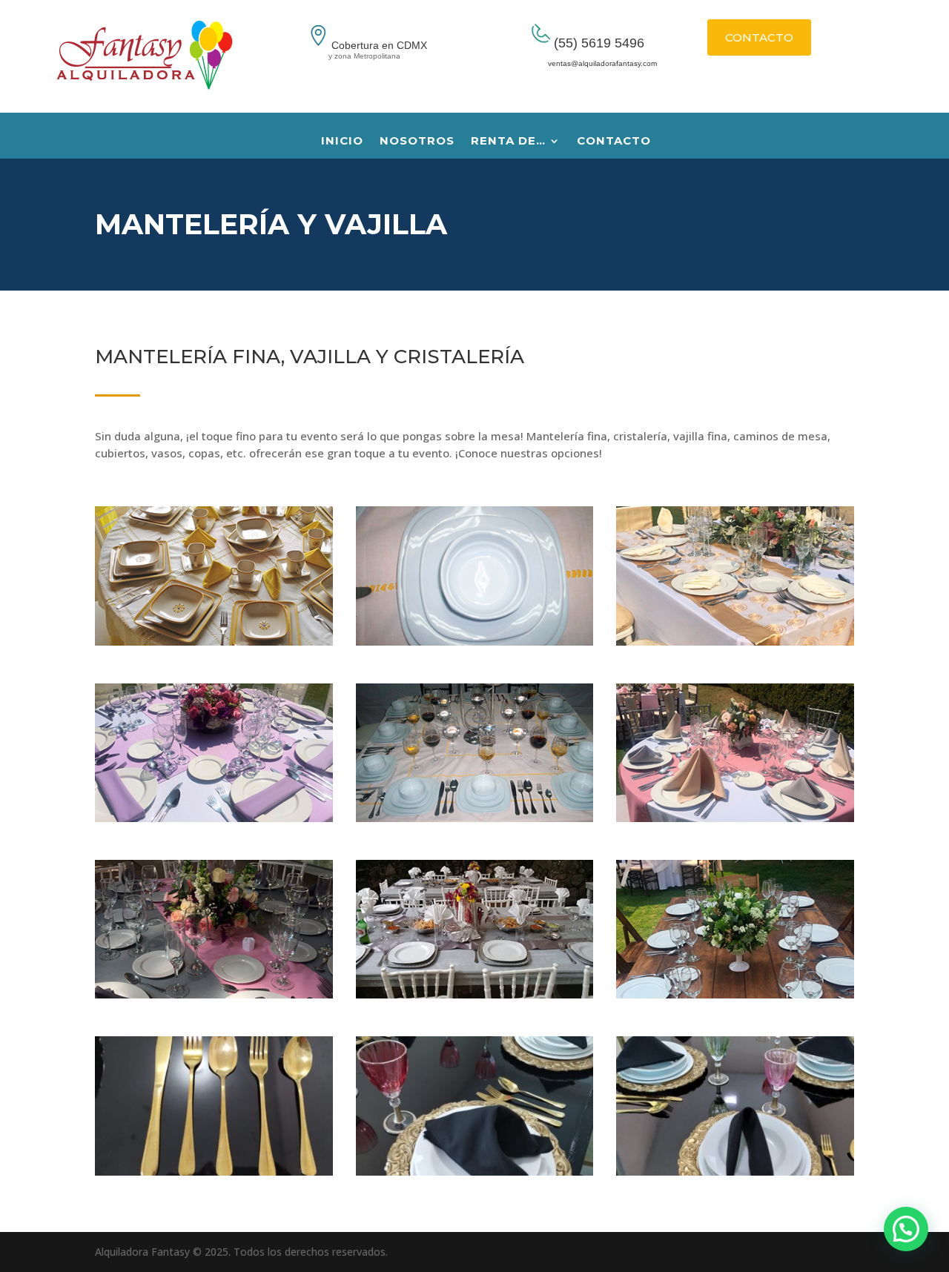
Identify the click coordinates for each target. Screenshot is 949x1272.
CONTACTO (759, 37)
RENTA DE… (508, 142)
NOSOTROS (417, 142)
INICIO (342, 142)
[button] (906, 1229)
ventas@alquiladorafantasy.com (584, 63)
